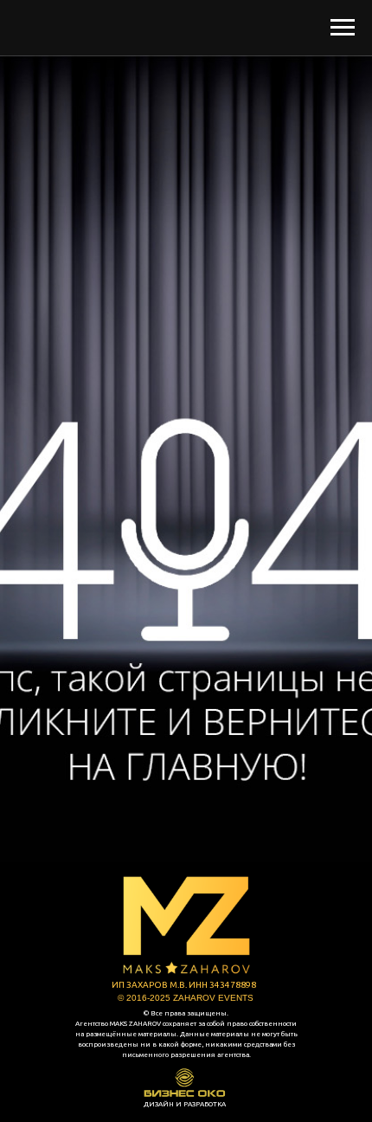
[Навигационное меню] (342, 27)
